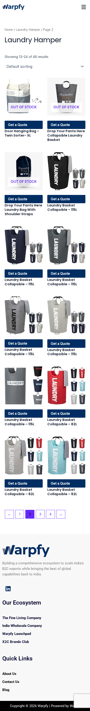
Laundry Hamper (28, 29)
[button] (84, 7)
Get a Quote (17, 125)
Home (9, 29)
